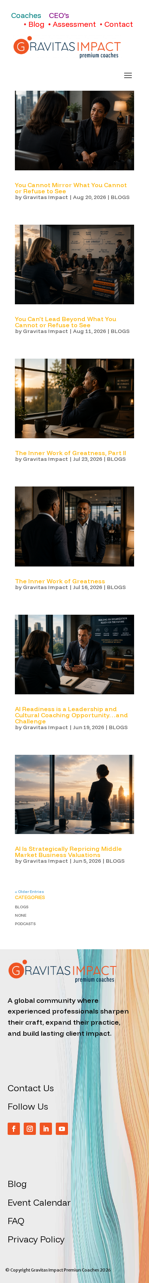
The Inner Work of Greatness (60, 581)
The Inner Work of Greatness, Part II (70, 453)
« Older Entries (29, 891)
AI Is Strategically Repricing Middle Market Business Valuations (68, 852)
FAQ (16, 1220)
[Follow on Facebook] (14, 1129)
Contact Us (31, 1088)
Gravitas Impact (45, 197)
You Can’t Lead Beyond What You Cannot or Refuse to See (65, 322)
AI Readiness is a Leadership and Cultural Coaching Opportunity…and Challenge (71, 715)
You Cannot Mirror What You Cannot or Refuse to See (71, 188)
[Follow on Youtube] (62, 1129)
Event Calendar (39, 1202)
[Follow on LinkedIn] (46, 1129)
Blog (17, 1183)
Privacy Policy (36, 1239)
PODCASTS (25, 923)
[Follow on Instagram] (30, 1129)
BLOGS (120, 197)
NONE (20, 915)
